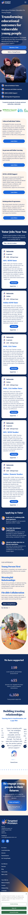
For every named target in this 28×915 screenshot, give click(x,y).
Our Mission (4, 863)
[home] (6, 2)
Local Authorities (5, 850)
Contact (3, 885)
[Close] (26, 893)
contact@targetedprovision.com (9, 837)
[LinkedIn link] (7, 841)
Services (3, 866)
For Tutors (3, 847)
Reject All (14, 908)
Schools (3, 853)
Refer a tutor (4, 874)
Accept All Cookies (14, 912)
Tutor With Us (4, 880)
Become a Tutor (14, 47)
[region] (14, 903)
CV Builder (4, 890)
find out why (16, 237)
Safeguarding (4, 888)
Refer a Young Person (14, 52)
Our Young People (5, 858)
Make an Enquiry (14, 802)
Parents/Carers (5, 855)
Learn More (14, 141)
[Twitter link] (3, 841)
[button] (25, 2)
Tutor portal (4, 871)
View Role (14, 282)
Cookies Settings (14, 904)
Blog (2, 869)
